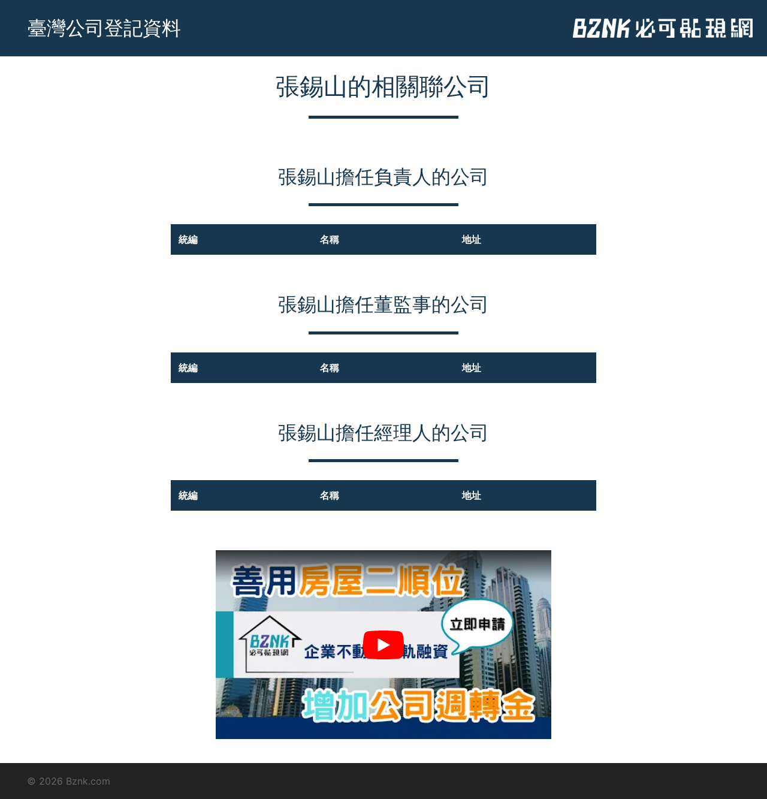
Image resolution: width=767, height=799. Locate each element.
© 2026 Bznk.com (68, 781)
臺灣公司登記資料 (104, 28)
